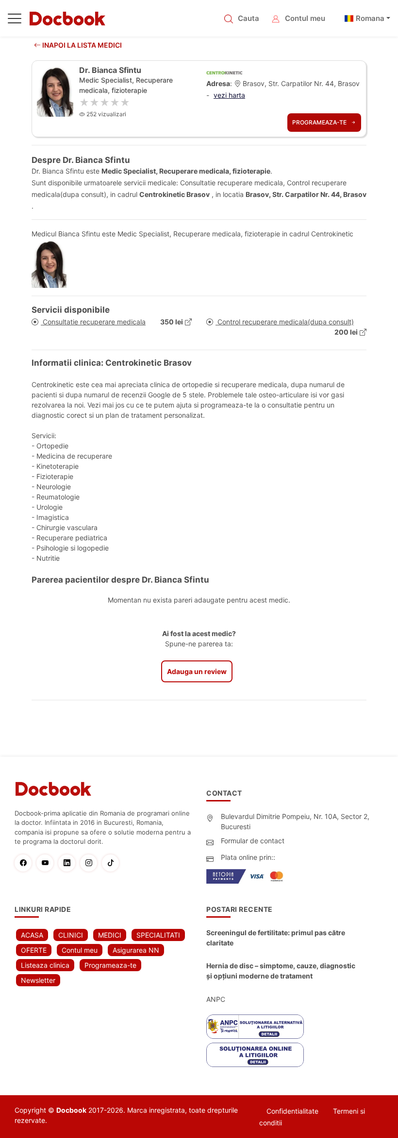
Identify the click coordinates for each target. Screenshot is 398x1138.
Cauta (248, 18)
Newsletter (38, 980)
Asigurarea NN (136, 950)
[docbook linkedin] (69, 862)
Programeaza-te (320, 122)
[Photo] (53, 263)
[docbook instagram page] (91, 862)
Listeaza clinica (45, 965)
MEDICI (109, 935)
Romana (370, 18)
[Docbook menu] (14, 20)
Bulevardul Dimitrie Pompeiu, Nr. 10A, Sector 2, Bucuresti (295, 821)
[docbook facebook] (25, 862)
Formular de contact (252, 840)
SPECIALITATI (158, 935)
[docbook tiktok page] (113, 862)
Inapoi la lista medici (81, 45)
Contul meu (305, 18)
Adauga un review (197, 671)
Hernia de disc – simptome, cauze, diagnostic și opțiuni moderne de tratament (280, 970)
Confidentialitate (292, 1111)
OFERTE (34, 950)
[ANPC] (255, 1026)
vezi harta (229, 95)
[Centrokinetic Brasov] (224, 72)
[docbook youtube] (47, 862)
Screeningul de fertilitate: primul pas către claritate (275, 937)
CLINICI (70, 935)
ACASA (32, 935)
